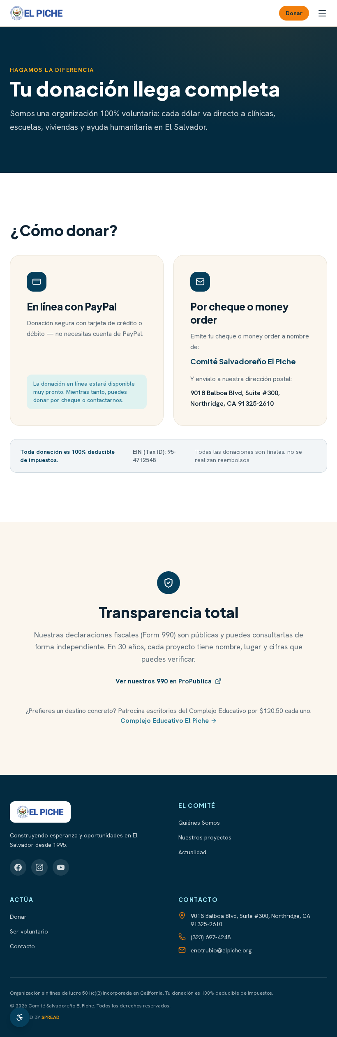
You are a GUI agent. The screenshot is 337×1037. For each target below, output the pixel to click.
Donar (294, 13)
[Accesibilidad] (20, 1017)
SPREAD (51, 1017)
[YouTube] (61, 867)
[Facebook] (18, 867)
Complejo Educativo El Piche (164, 720)
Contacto (22, 946)
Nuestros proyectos (204, 837)
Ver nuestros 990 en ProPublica (163, 681)
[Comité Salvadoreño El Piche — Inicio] (36, 13)
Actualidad (192, 852)
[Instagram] (39, 867)
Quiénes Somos (199, 822)
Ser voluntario (29, 931)
